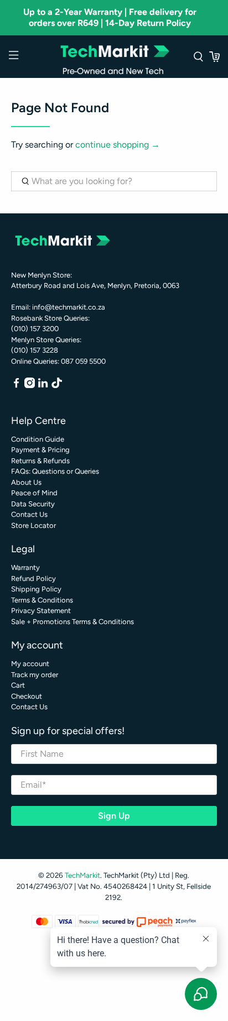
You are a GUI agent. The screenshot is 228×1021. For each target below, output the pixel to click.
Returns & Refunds (40, 461)
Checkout (26, 696)
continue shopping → (117, 144)
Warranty (25, 567)
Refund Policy (33, 578)
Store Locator (33, 525)
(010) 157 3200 (35, 328)
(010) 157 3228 (34, 350)
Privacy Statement (41, 610)
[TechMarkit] (114, 56)
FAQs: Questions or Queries (55, 471)
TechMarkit (82, 875)
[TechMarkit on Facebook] (16, 385)
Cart (18, 685)
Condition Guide (37, 439)
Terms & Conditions (42, 600)
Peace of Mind (34, 493)
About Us (26, 482)
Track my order (34, 675)
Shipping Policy (36, 589)
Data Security (33, 504)
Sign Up (114, 815)
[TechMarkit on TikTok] (56, 385)
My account (30, 663)
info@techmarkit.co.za (68, 307)
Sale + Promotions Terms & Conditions (72, 621)
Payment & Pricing (40, 450)
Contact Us (29, 514)
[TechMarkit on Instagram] (29, 385)
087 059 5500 (83, 361)
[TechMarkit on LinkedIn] (43, 385)
